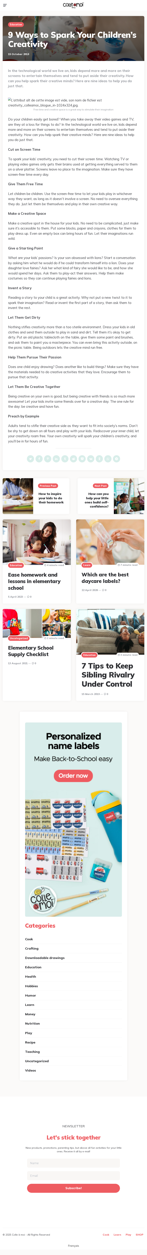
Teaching (32, 1052)
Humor (30, 995)
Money (30, 1014)
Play (28, 1033)
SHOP (139, 1234)
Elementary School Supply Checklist (31, 651)
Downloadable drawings (45, 958)
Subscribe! (73, 1188)
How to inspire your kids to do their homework (51, 498)
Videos (30, 1070)
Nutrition (32, 1023)
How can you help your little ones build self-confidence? (96, 500)
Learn (86, 565)
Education (16, 24)
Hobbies (31, 986)
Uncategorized (19, 638)
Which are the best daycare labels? (105, 577)
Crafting (32, 948)
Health (30, 976)
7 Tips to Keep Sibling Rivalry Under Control (108, 675)
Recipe (30, 1042)
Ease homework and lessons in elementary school (34, 581)
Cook (29, 939)
